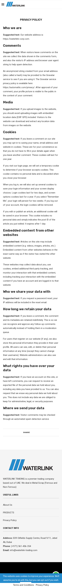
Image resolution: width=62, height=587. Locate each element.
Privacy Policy (10, 520)
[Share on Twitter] (34, 432)
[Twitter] (35, 4)
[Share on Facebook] (31, 432)
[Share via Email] (39, 432)
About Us (7, 505)
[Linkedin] (45, 4)
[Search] (58, 4)
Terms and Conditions (23, 585)
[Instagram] (38, 4)
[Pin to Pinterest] (37, 432)
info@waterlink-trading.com (23, 550)
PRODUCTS (8, 512)
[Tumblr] (48, 4)
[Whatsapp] (54, 4)
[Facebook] (32, 4)
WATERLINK (9, 478)
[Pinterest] (42, 4)
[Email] (51, 4)
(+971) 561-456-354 (21, 546)
